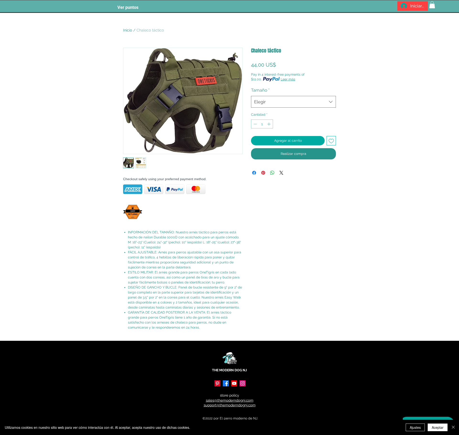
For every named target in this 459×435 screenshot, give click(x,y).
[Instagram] (243, 383)
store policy (229, 395)
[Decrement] (255, 124)
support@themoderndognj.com (230, 405)
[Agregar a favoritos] (331, 140)
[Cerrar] (453, 427)
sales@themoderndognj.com (229, 400)
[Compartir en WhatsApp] (272, 173)
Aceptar (437, 427)
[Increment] (269, 124)
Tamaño (260, 90)
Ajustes (415, 427)
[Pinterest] (217, 383)
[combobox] (293, 102)
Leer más (288, 79)
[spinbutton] (262, 124)
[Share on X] (281, 173)
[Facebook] (226, 383)
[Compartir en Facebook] (254, 173)
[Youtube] (234, 383)
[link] (432, 4)
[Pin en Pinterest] (263, 173)
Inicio (127, 30)
